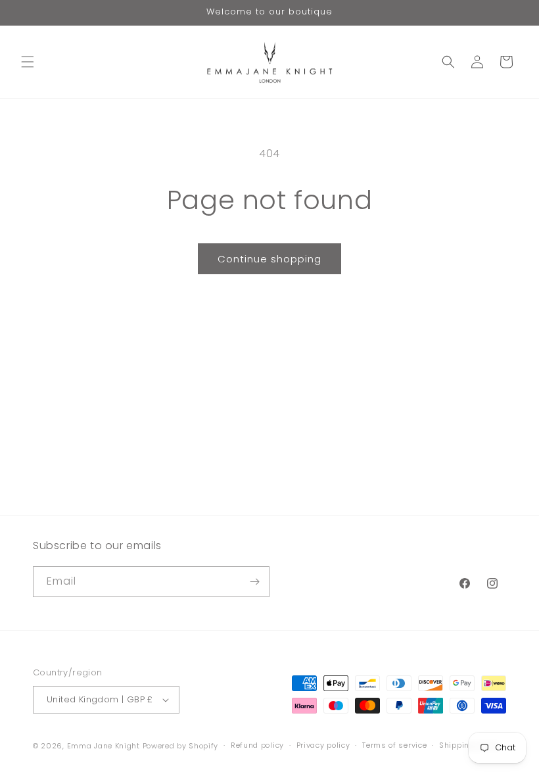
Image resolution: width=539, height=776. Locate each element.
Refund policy (257, 745)
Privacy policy (323, 745)
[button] (27, 61)
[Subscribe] (254, 581)
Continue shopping (269, 259)
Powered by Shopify (181, 745)
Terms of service (394, 745)
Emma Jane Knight (103, 745)
